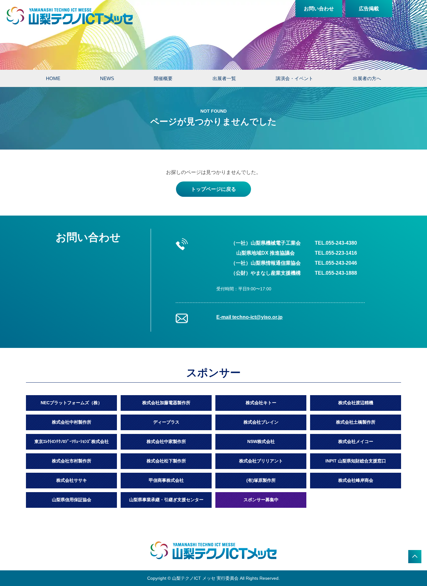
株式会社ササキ (71, 480)
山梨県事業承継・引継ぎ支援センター (166, 499)
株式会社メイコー (355, 441)
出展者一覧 (224, 78)
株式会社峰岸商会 (355, 480)
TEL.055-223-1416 (336, 253)
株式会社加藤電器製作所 (166, 402)
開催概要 (163, 78)
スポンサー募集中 (261, 499)
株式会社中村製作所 (71, 422)
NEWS (107, 78)
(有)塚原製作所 (261, 480)
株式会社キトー (261, 402)
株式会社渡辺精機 (355, 402)
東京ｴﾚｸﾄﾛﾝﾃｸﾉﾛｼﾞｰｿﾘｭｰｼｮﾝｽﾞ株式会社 (71, 441)
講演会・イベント (294, 78)
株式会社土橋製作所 (355, 422)
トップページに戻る (213, 189)
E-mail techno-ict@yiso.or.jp (249, 317)
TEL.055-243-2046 (336, 263)
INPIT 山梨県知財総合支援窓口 (355, 460)
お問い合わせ (319, 8)
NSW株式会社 (261, 441)
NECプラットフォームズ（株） (71, 402)
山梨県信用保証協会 (71, 499)
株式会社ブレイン (261, 422)
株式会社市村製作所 (71, 460)
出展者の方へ (367, 78)
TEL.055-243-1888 (336, 273)
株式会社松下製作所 (166, 460)
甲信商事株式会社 (166, 480)
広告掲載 (369, 8)
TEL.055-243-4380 (336, 243)
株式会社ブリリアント (261, 460)
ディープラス (166, 422)
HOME (53, 78)
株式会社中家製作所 (166, 441)
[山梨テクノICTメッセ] (70, 16)
